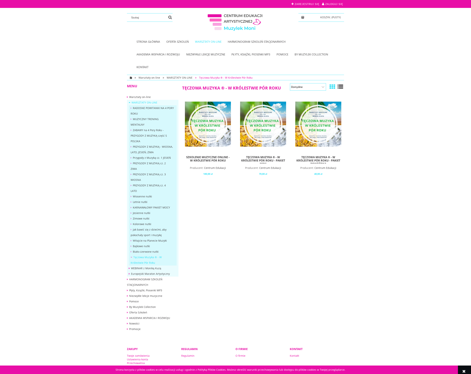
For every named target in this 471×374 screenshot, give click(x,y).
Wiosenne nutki (142, 196)
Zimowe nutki (141, 218)
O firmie (240, 355)
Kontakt (294, 355)
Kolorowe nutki (142, 224)
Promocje (135, 329)
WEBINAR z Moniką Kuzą (146, 268)
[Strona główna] (235, 21)
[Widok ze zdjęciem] (332, 86)
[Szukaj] (170, 17)
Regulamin (187, 355)
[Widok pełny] (340, 86)
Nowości (134, 323)
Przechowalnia (136, 363)
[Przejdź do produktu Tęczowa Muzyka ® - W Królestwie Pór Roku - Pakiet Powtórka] (318, 127)
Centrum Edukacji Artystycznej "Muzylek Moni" (208, 169)
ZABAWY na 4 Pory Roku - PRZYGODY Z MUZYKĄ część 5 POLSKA (149, 135)
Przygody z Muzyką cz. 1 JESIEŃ (152, 157)
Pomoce (134, 301)
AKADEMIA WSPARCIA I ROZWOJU (149, 318)
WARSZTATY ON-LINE (144, 102)
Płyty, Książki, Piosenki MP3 (145, 290)
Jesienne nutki (141, 213)
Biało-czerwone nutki (146, 251)
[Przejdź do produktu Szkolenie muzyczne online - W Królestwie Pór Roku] (208, 127)
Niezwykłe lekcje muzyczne (145, 296)
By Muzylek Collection (142, 307)
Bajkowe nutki (141, 246)
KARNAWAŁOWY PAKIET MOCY (151, 207)
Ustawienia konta (137, 359)
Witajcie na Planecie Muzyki (150, 240)
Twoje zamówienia (138, 355)
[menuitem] (148, 41)
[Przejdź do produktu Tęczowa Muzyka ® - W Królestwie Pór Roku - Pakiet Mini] (263, 127)
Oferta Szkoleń (138, 312)
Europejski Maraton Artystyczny (150, 273)
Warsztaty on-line (140, 97)
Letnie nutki (140, 202)
